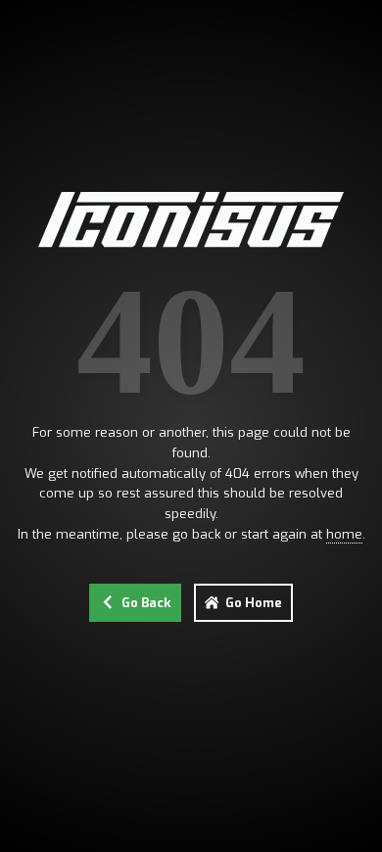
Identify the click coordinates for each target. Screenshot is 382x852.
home (344, 534)
